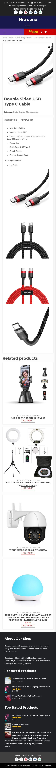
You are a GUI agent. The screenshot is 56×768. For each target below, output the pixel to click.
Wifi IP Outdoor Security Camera (28, 550)
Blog (40, 9)
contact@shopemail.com (22, 6)
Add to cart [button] (28, 626)
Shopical (35, 765)
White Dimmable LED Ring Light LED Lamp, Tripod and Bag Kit (28, 484)
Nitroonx (28, 19)
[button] (49, 47)
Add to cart (28, 421)
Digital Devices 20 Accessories (34, 38)
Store (23, 9)
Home (16, 9)
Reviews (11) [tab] (27, 120)
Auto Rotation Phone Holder (28, 418)
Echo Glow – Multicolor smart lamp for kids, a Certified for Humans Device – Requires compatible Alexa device (28, 617)
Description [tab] (10, 120)
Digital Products (15, 38)
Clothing (32, 9)
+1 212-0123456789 (42, 3)
